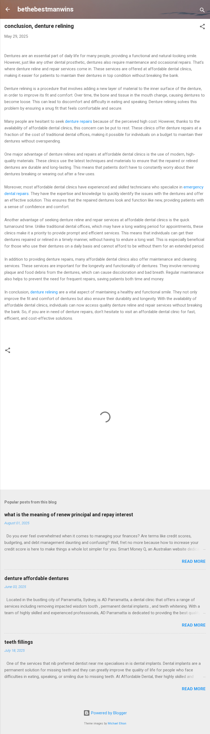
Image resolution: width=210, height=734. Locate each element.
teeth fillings (18, 642)
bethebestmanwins (46, 9)
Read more (194, 561)
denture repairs (78, 121)
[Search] (202, 11)
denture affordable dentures (36, 578)
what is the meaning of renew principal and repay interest (68, 514)
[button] (202, 27)
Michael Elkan (117, 723)
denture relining (44, 292)
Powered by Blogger (108, 712)
